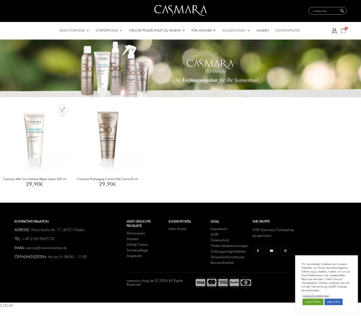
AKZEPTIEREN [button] (313, 301)
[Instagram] (285, 250)
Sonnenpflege (287, 30)
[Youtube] (271, 250)
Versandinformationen (228, 257)
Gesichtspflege (72, 30)
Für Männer (201, 30)
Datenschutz (220, 240)
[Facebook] (258, 250)
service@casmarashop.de (46, 248)
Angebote (134, 255)
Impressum (219, 228)
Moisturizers (136, 233)
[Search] (342, 10)
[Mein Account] (334, 30)
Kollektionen (234, 30)
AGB (214, 234)
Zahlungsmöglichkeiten (228, 251)
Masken (263, 30)
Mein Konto (177, 228)
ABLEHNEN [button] (333, 301)
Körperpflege (107, 30)
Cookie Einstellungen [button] (316, 295)
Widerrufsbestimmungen (229, 245)
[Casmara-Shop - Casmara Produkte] (180, 11)
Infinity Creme (137, 244)
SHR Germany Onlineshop (273, 230)
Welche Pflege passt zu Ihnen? (155, 30)
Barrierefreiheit (222, 262)
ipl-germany (262, 235)
